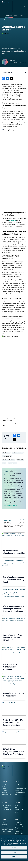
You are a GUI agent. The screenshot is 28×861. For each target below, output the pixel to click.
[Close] (26, 836)
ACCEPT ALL (13, 856)
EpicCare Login (18, 787)
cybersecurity (12, 220)
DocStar (17, 813)
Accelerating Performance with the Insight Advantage (7, 829)
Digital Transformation (19, 15)
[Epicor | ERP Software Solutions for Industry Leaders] (7, 6)
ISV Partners (5, 807)
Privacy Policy (18, 824)
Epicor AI (9, 424)
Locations (4, 790)
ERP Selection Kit (6, 826)
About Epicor (5, 785)
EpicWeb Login (18, 790)
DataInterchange (19, 809)
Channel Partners (6, 805)
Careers (4, 788)
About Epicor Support (20, 785)
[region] (14, 847)
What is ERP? (5, 824)
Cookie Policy (14, 841)
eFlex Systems (18, 811)
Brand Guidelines (6, 794)
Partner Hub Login (6, 809)
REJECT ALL (14, 852)
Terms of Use (18, 822)
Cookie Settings (19, 826)
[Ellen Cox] (4, 61)
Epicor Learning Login (20, 788)
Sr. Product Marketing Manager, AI (17, 62)
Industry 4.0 (5, 822)
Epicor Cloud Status (20, 796)
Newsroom (4, 792)
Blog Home (9, 15)
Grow (16, 805)
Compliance (18, 828)
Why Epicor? (5, 787)
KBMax (16, 807)
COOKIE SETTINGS (14, 848)
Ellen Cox (11, 60)
